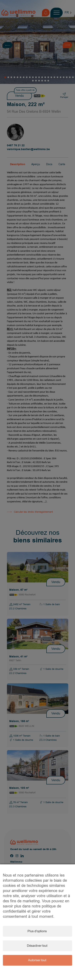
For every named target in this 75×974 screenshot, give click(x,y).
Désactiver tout (37, 946)
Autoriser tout (37, 960)
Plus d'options (37, 931)
